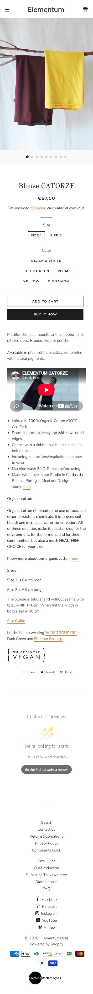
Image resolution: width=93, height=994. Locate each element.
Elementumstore (54, 938)
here (27, 486)
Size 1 (36, 235)
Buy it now (45, 314)
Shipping (38, 208)
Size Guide (16, 620)
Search (46, 822)
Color (46, 250)
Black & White (46, 261)
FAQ (46, 888)
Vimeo (49, 927)
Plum (63, 271)
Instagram (49, 913)
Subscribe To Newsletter (46, 875)
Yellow (31, 281)
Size (46, 225)
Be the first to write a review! (46, 769)
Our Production (46, 868)
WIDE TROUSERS (61, 632)
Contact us (46, 829)
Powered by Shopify (46, 944)
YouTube (49, 920)
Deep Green (37, 271)
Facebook (49, 899)
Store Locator (47, 882)
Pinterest (49, 906)
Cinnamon (58, 281)
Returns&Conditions (46, 836)
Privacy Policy (46, 843)
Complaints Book (46, 850)
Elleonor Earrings (48, 638)
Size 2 (56, 235)
